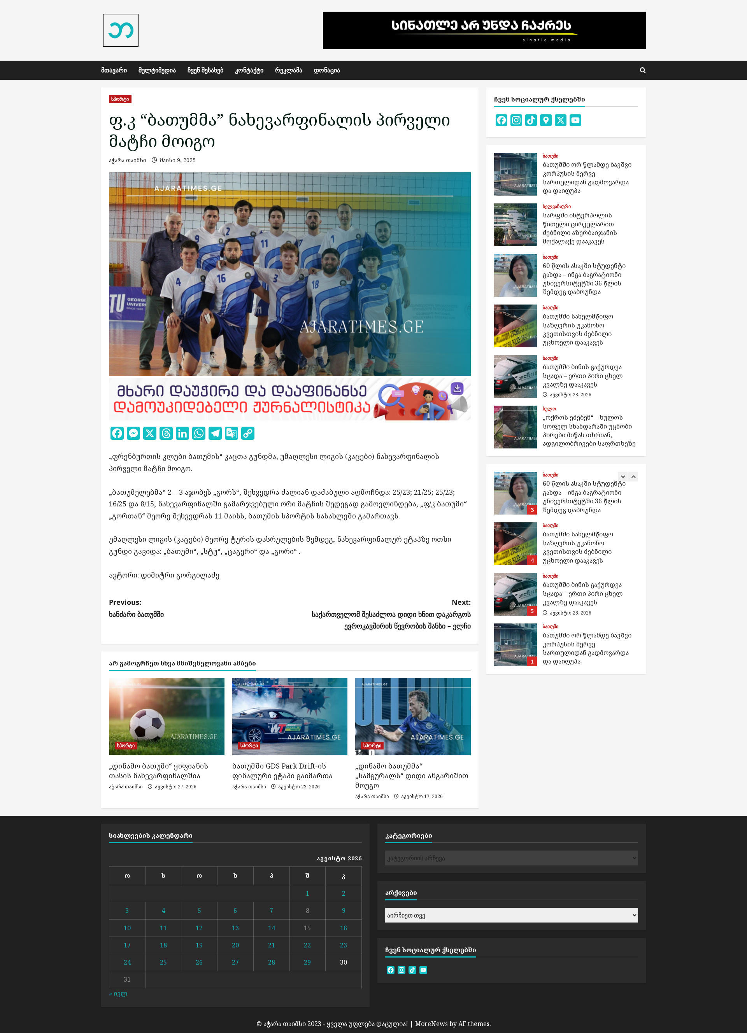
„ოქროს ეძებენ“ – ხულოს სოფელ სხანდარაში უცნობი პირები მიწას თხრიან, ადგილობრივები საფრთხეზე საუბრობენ (515, 427)
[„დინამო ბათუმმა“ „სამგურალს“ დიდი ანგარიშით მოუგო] (413, 716)
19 (199, 945)
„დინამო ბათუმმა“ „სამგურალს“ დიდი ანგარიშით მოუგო (411, 775)
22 (307, 945)
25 (163, 962)
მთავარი (114, 70)
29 (307, 962)
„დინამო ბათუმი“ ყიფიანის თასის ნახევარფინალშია (158, 770)
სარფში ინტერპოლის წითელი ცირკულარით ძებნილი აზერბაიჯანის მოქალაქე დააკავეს (515, 224)
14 (271, 928)
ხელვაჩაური (557, 206)
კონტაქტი (249, 70)
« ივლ (118, 993)
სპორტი (120, 99)
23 (343, 945)
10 (127, 928)
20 (235, 945)
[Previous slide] (623, 476)
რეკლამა (288, 70)
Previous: (136, 608)
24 (127, 962)
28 (271, 962)
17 (127, 945)
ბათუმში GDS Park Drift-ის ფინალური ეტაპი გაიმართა (282, 770)
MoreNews (431, 1023)
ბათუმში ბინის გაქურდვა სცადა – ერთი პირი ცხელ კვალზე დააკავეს (515, 376)
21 (271, 945)
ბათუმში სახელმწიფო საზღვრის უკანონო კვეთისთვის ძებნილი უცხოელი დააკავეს (515, 326)
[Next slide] (633, 476)
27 (235, 962)
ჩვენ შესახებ (205, 70)
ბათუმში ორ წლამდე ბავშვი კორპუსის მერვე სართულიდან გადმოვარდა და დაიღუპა (515, 174)
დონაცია (327, 70)
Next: (391, 613)
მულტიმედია (157, 70)
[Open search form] (643, 70)
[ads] (290, 398)
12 (199, 928)
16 (343, 928)
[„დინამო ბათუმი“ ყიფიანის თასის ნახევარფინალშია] (166, 716)
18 (163, 945)
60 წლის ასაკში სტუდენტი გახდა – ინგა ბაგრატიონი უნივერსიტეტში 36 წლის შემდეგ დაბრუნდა (515, 275)
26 (199, 962)
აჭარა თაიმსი (127, 160)
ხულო (549, 408)
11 (163, 928)
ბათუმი (551, 156)
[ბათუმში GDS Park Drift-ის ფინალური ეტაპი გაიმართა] (290, 716)
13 (235, 928)
